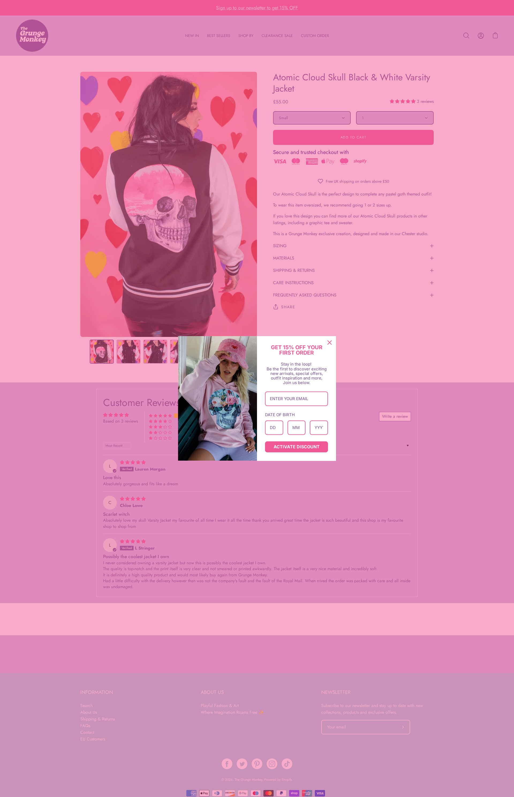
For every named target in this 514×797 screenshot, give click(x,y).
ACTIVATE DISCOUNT (297, 446)
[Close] (329, 342)
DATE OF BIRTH (280, 414)
